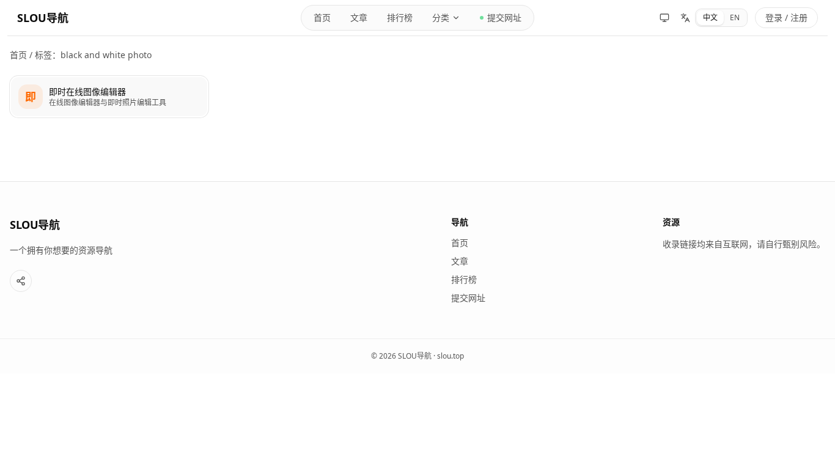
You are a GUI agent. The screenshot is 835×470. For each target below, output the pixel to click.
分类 (440, 17)
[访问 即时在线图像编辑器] (30, 96)
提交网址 (504, 17)
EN (735, 17)
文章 (358, 17)
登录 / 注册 (786, 17)
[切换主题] (664, 17)
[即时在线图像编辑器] (109, 97)
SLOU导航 (42, 17)
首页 (322, 17)
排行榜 (400, 17)
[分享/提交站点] (21, 281)
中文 (710, 17)
